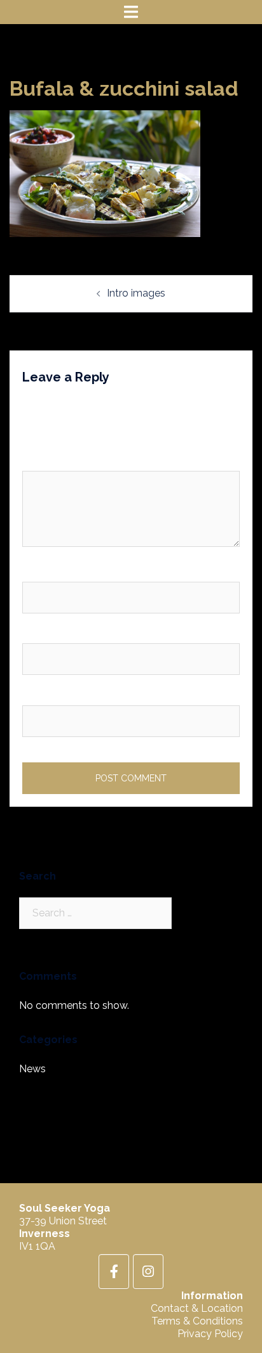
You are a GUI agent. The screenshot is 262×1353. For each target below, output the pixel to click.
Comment (49, 460)
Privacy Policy (210, 1334)
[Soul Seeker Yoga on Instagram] (148, 1271)
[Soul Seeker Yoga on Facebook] (114, 1271)
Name (39, 571)
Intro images (136, 293)
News (32, 1069)
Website (41, 694)
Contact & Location (197, 1308)
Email (38, 633)
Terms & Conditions (197, 1321)
